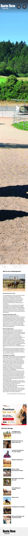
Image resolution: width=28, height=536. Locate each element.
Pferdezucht (21, 265)
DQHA (11, 265)
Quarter (15, 267)
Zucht (19, 267)
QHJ (2, 266)
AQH (5, 266)
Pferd (15, 265)
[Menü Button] (24, 7)
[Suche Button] (19, 7)
